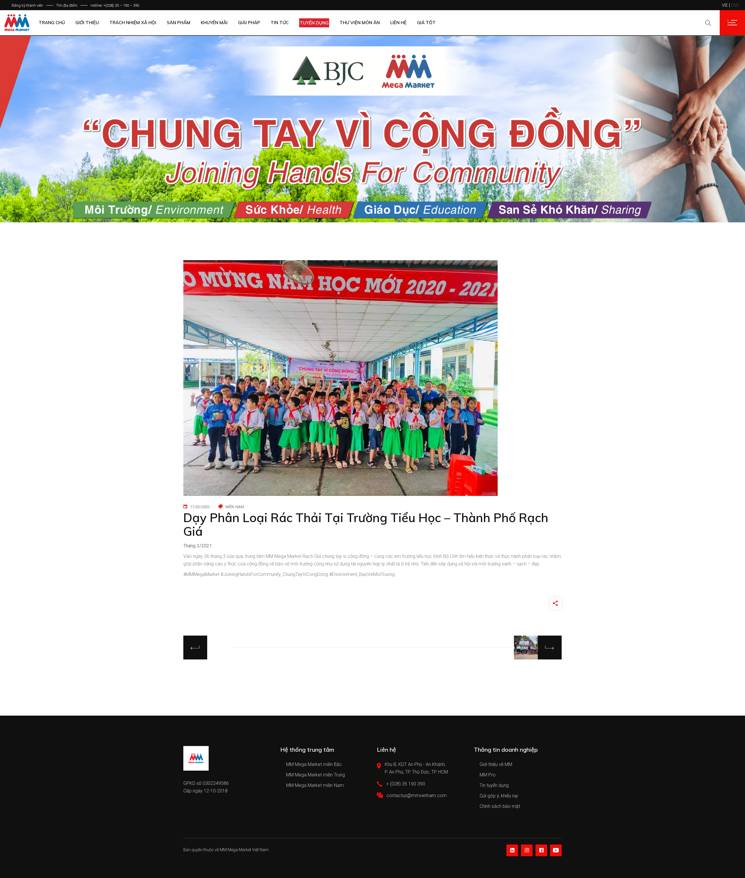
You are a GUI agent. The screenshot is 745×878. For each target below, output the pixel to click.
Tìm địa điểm (66, 5)
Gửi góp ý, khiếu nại (499, 796)
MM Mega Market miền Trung (315, 775)
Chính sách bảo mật (500, 806)
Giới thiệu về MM (496, 764)
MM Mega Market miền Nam (315, 785)
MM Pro (488, 775)
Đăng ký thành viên (27, 5)
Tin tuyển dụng (494, 785)
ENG (735, 5)
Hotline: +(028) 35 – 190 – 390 (115, 5)
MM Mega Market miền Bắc (314, 764)
